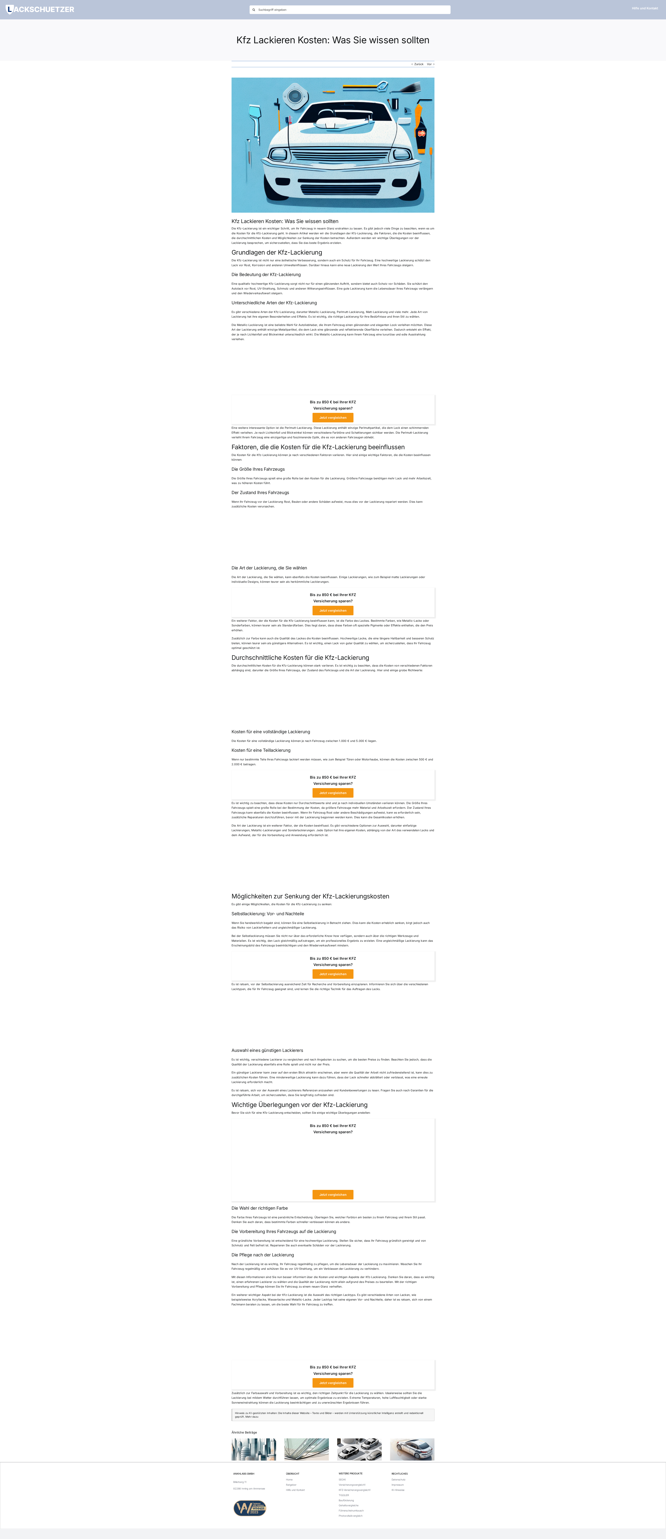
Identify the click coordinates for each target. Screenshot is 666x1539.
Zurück (419, 64)
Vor (429, 64)
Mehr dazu (251, 1416)
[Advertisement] (333, 369)
